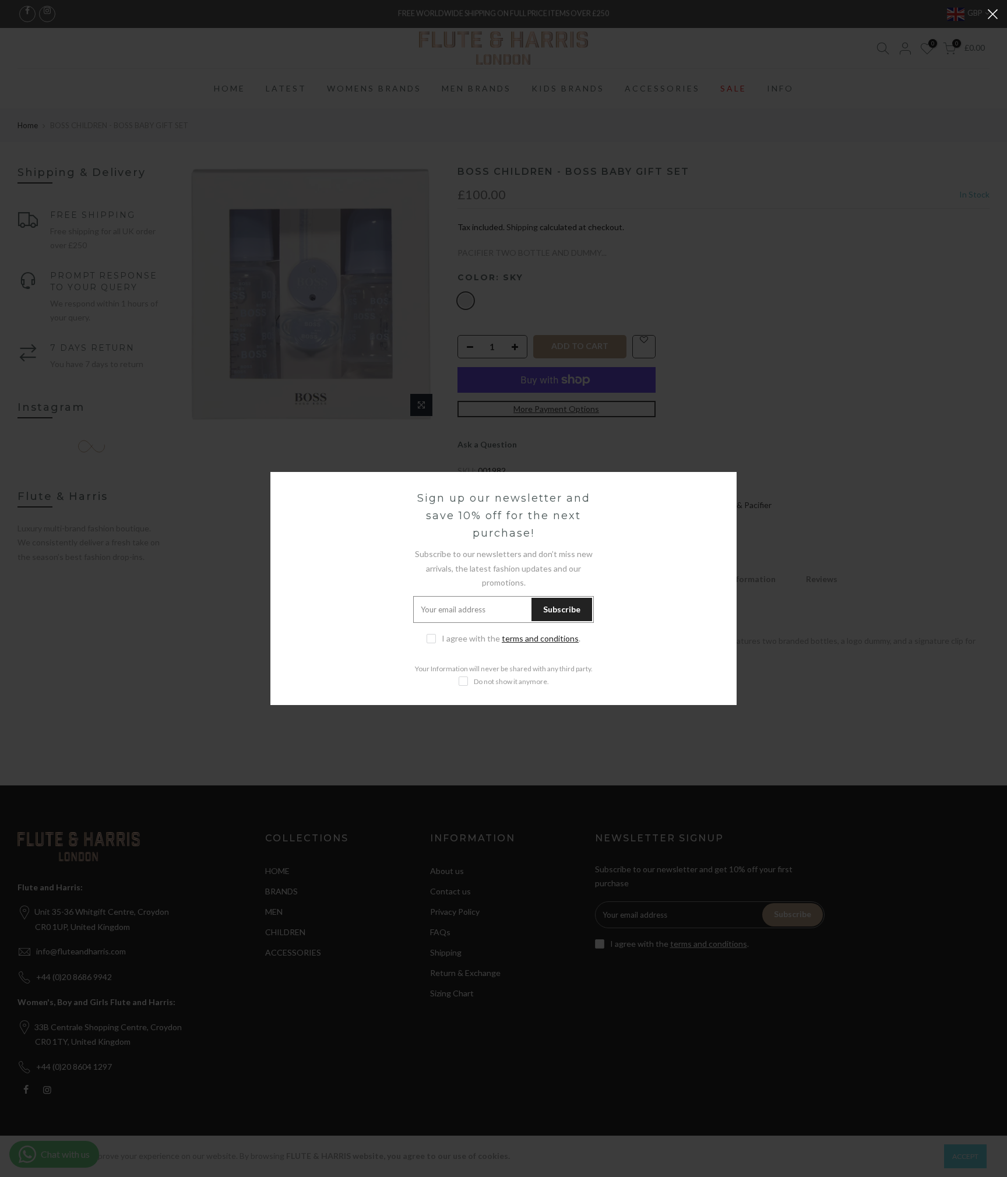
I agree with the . (511, 638)
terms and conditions (540, 638)
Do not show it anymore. (511, 681)
